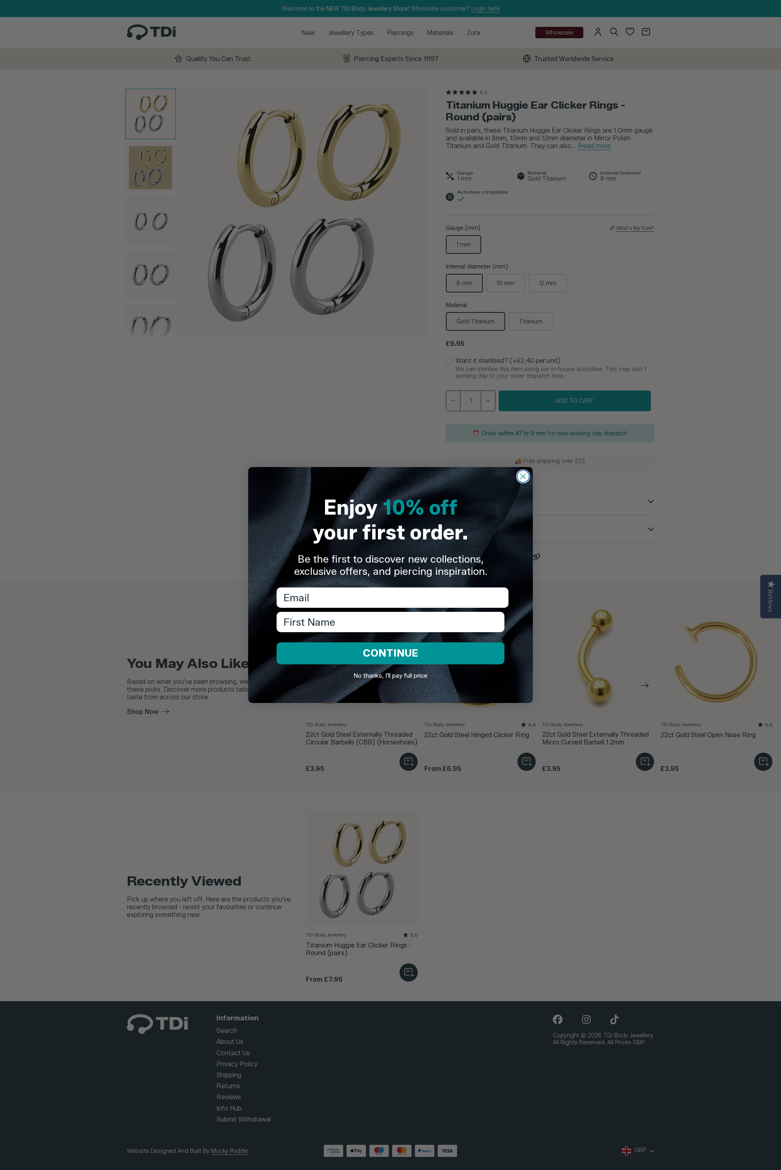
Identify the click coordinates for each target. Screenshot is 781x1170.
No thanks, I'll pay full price (390, 675)
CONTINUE (390, 653)
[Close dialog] (523, 476)
